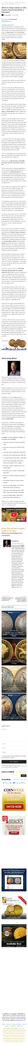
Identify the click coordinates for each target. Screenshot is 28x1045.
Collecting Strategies (9, 2)
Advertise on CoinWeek (16, 1024)
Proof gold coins (5, 60)
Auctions (13, 685)
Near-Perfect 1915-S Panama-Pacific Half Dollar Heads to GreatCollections (14, 717)
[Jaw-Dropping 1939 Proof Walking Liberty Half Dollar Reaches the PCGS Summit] (14, 679)
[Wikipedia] (20, 783)
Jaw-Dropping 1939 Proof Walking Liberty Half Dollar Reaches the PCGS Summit (14, 689)
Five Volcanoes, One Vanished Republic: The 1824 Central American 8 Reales (14, 634)
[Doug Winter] (3, 15)
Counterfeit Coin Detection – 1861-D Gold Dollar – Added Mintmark (7, 599)
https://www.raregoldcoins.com (17, 543)
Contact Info (8, 1024)
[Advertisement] (14, 852)
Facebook (7, 782)
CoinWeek (4, 25)
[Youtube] (14, 783)
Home (3, 2)
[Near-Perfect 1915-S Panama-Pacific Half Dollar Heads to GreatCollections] (14, 707)
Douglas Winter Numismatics (17, 388)
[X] (11, 783)
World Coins (13, 630)
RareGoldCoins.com (6, 21)
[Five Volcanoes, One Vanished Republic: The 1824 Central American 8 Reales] (14, 624)
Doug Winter (8, 15)
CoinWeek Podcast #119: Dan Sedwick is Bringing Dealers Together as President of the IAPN (20, 599)
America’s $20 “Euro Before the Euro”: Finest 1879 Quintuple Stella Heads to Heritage (14, 662)
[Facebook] (4, 783)
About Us (3, 1024)
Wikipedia (23, 782)
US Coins (13, 658)
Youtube (16, 782)
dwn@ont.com (18, 587)
